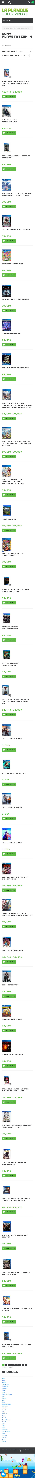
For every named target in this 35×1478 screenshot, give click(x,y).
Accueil (6, 28)
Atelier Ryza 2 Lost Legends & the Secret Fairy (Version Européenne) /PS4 (17, 405)
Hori (3, 1396)
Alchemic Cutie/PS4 (12, 264)
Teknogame (4, 1429)
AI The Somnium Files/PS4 (16, 229)
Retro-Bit (4, 1421)
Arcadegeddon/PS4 (11, 333)
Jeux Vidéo (13, 28)
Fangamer (4, 1388)
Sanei (3, 1423)
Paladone (4, 1416)
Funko (3, 1392)
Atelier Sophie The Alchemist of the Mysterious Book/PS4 (13, 481)
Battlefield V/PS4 (12, 842)
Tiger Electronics (6, 1431)
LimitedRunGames (6, 1404)
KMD (3, 1402)
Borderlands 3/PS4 (12, 1019)
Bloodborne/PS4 (10, 985)
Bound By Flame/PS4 (12, 1054)
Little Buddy (5, 1406)
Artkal (3, 1378)
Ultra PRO (4, 1437)
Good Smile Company (7, 1394)
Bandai (3, 1380)
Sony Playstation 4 (23, 28)
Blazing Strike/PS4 (12, 950)
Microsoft (4, 1408)
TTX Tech (4, 1435)
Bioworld (4, 1382)
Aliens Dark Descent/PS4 (15, 299)
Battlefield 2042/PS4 (13, 773)
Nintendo (4, 1410)
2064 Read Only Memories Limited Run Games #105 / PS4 (16, 83)
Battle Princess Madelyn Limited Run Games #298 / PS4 (16, 701)
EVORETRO (5, 1386)
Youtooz (4, 1441)
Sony (3, 1425)
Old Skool (4, 1414)
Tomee (3, 1433)
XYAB (3, 1439)
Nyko (3, 1412)
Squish (3, 1427)
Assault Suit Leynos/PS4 (15, 368)
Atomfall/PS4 (9, 519)
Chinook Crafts (5, 1384)
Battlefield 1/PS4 (12, 738)
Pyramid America (6, 1419)
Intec (3, 1400)
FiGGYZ (4, 1390)
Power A (4, 1418)
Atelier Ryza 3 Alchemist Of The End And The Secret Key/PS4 (16, 443)
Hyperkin (4, 1398)
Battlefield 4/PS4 (12, 807)
